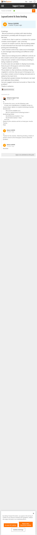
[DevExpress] (6, 1)
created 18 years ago (15, 25)
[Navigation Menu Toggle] (2, 6)
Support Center (19, 5)
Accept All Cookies (10, 525)
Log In (30, 1)
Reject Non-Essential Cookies (25, 524)
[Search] (34, 5)
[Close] (33, 513)
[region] (18, 523)
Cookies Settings (18, 530)
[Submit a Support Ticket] (33, 10)
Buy (26, 1)
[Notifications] (34, 1)
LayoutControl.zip (9, 89)
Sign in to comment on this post (25, 154)
